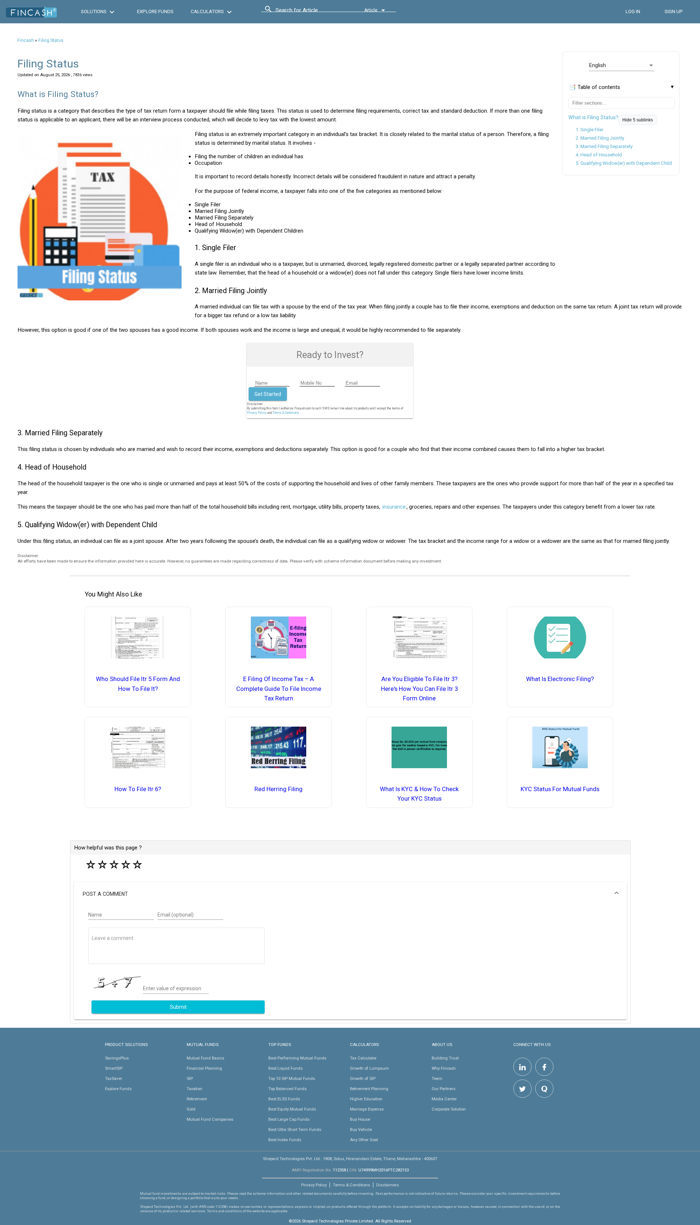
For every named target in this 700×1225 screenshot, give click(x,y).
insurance (394, 506)
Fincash (26, 40)
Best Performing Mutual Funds (297, 1058)
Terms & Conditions (351, 1184)
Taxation (194, 1088)
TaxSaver (113, 1078)
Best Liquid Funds (285, 1068)
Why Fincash (444, 1068)
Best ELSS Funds (284, 1098)
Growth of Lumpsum (369, 1068)
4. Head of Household (599, 155)
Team (437, 1078)
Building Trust (445, 1058)
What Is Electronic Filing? (560, 679)
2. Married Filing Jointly (600, 138)
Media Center (444, 1098)
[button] (350, 894)
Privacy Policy (257, 413)
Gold (191, 1109)
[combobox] (308, 12)
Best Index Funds (284, 1139)
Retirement (197, 1098)
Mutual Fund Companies (210, 1119)
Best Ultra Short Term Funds (294, 1129)
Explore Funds (118, 1088)
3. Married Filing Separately (604, 146)
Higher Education (366, 1098)
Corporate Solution (449, 1109)
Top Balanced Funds (287, 1088)
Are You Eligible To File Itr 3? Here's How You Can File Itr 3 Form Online (419, 689)
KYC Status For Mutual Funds (560, 789)
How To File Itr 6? (137, 789)
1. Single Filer (589, 129)
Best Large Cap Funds (289, 1119)
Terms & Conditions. (286, 413)
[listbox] (621, 65)
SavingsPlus (117, 1058)
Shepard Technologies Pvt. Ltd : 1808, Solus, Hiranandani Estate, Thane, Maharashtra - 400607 (350, 1158)
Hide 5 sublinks (637, 119)
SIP (190, 1078)
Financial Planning (204, 1068)
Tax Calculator (363, 1058)
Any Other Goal (364, 1139)
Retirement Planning (369, 1088)
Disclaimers (387, 1184)
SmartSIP (113, 1068)
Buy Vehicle (361, 1129)
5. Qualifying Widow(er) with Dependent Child (624, 163)
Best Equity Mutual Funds (292, 1109)
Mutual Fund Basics (205, 1058)
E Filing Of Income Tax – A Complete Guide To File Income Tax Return (278, 689)
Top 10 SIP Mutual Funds (291, 1078)
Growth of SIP (363, 1078)
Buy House (360, 1119)
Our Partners (443, 1088)
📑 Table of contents (594, 87)
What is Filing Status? (593, 117)
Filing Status (50, 40)
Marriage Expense (367, 1109)
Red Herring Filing (278, 789)
